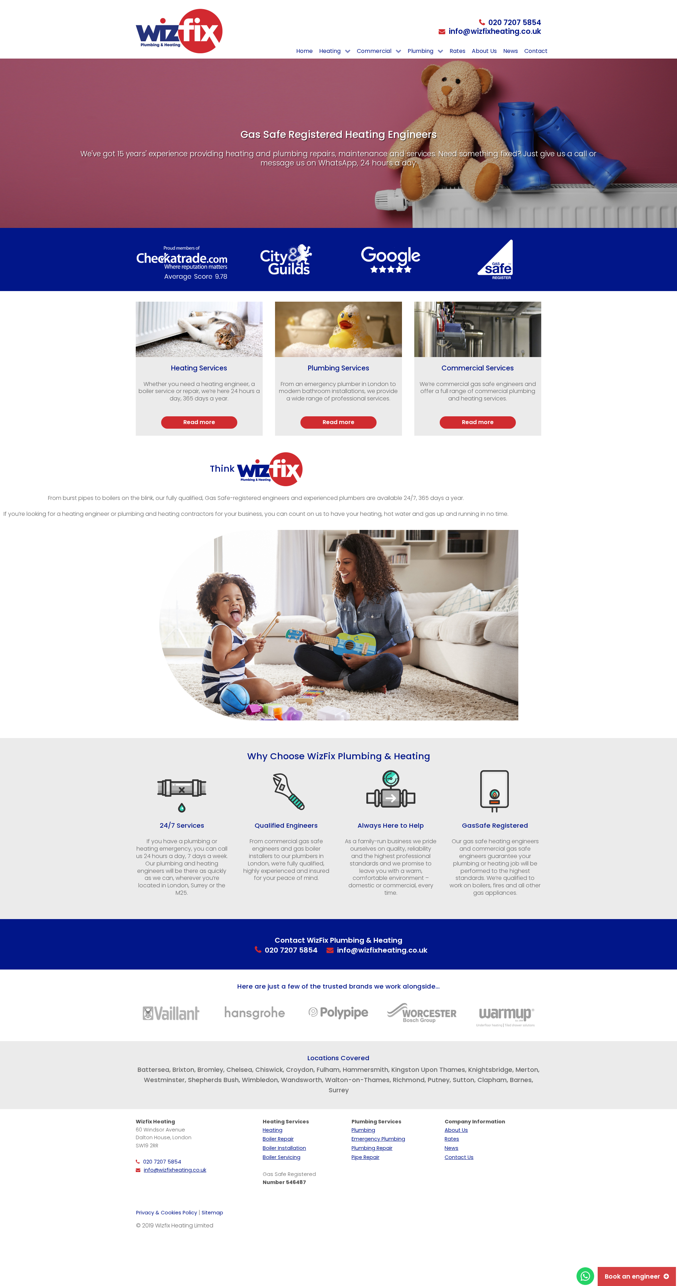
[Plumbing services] (338, 329)
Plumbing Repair (372, 1148)
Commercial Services (477, 368)
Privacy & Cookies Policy (166, 1212)
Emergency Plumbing (378, 1138)
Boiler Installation (284, 1148)
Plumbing (363, 1130)
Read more (199, 422)
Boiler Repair (278, 1138)
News (451, 1148)
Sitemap (212, 1212)
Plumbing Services (338, 368)
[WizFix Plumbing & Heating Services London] (179, 31)
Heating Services (199, 368)
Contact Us (459, 1157)
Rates (452, 1138)
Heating (272, 1130)
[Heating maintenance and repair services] (199, 329)
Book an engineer (632, 1276)
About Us (456, 1130)
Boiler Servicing (281, 1157)
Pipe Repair (365, 1157)
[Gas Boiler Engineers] (477, 329)
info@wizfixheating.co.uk (495, 31)
